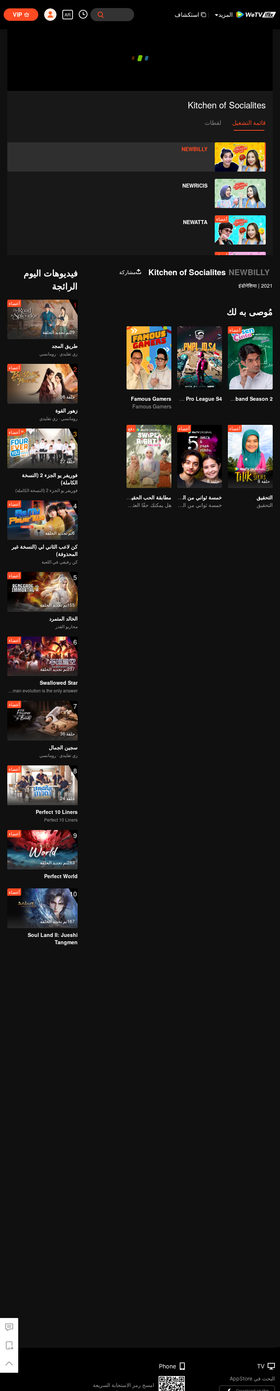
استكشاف (187, 14)
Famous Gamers (151, 398)
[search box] (100, 14)
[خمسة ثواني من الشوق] (199, 456)
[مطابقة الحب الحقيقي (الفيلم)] (149, 456)
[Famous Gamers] (149, 357)
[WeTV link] (256, 14)
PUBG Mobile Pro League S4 (187, 398)
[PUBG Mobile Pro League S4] (199, 357)
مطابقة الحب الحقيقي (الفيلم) (139, 497)
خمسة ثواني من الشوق (197, 497)
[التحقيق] (250, 456)
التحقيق (265, 497)
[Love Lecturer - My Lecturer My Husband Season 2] (250, 357)
